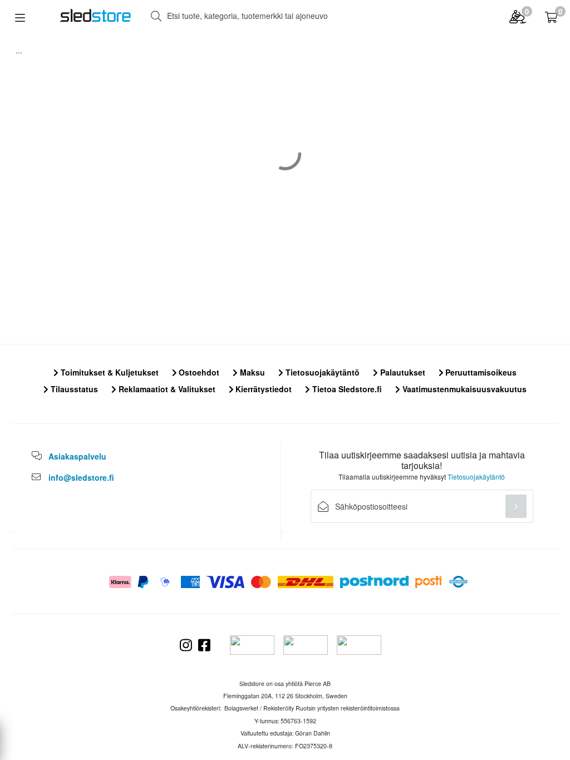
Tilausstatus (73, 388)
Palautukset (401, 372)
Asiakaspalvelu (77, 456)
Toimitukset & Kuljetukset (108, 372)
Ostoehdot (197, 372)
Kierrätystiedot (262, 388)
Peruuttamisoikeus (480, 372)
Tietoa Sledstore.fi (346, 388)
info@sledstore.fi (81, 477)
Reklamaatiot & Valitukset (165, 388)
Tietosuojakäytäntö (321, 372)
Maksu (251, 372)
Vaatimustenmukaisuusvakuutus (463, 388)
